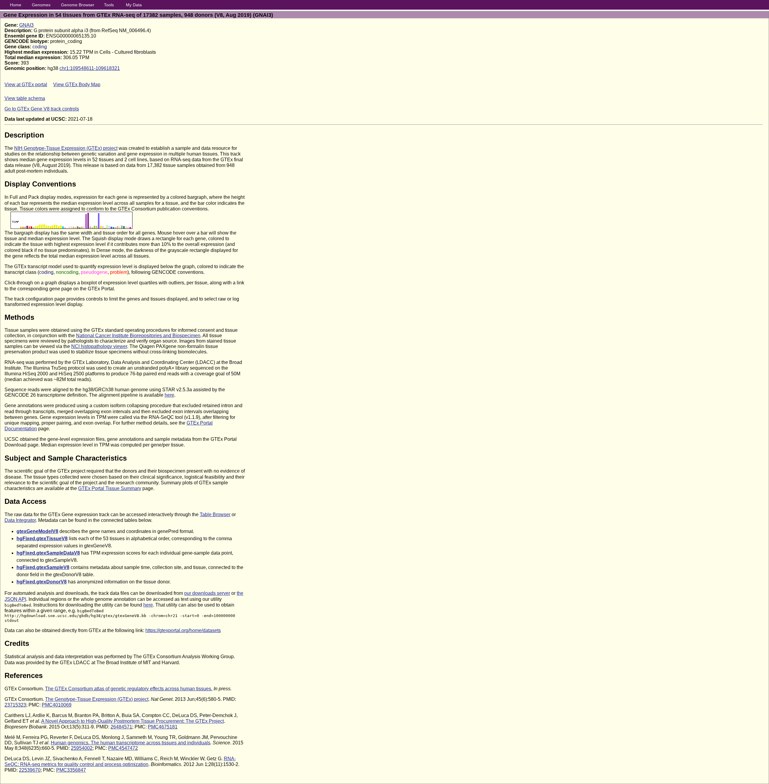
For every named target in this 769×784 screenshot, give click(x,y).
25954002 (82, 748)
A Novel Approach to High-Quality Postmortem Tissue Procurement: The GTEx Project (132, 721)
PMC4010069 (56, 704)
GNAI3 (26, 25)
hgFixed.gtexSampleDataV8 (48, 552)
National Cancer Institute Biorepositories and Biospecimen (138, 335)
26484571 (121, 726)
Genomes (41, 4)
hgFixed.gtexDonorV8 (42, 581)
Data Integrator (20, 520)
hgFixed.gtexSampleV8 (43, 567)
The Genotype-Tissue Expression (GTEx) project (96, 699)
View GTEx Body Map (76, 84)
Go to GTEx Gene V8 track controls (42, 108)
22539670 (30, 770)
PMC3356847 (71, 770)
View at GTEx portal (26, 84)
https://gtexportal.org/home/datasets (183, 630)
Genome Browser (77, 4)
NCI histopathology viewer (99, 346)
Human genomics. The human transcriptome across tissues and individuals (130, 742)
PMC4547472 (123, 748)
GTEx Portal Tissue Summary (109, 488)
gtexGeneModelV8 (37, 531)
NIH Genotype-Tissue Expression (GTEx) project (65, 148)
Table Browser (215, 514)
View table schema (25, 98)
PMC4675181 (163, 726)
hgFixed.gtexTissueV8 (42, 538)
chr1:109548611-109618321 (89, 68)
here (169, 395)
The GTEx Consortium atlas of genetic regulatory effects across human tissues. (128, 688)
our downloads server (207, 593)
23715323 (15, 704)
